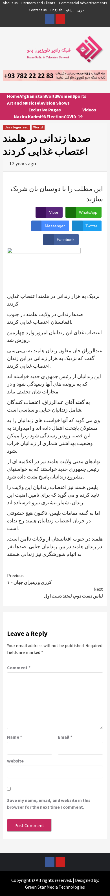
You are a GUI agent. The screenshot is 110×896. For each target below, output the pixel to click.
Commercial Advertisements (83, 2)
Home (13, 96)
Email (65, 737)
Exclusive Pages (44, 110)
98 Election (52, 116)
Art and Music (20, 103)
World (51, 96)
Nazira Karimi (27, 116)
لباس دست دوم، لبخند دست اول (73, 592)
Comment (18, 667)
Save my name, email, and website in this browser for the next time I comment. (49, 803)
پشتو (70, 9)
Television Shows (52, 103)
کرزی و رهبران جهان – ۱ (29, 579)
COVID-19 (73, 116)
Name (14, 737)
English (56, 9)
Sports (79, 96)
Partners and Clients (38, 2)
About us (10, 2)
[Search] (100, 101)
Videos (89, 110)
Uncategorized (16, 127)
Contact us (38, 9)
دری (80, 9)
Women (64, 96)
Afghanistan (32, 96)
